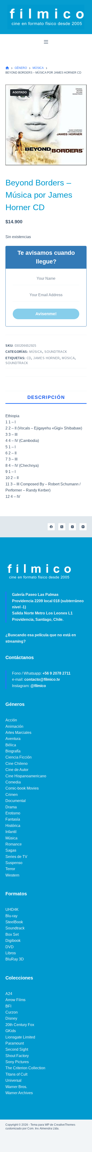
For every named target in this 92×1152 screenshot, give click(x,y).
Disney (11, 1018)
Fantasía (12, 819)
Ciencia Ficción (18, 757)
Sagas (10, 850)
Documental (15, 801)
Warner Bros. (16, 1087)
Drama (11, 807)
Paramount (14, 1043)
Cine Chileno (16, 764)
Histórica (12, 826)
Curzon (11, 1012)
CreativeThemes (64, 1124)
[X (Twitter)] (61, 526)
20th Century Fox (19, 1025)
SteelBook (14, 922)
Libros (10, 953)
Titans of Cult (16, 1074)
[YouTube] (83, 526)
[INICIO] (7, 68)
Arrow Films (15, 1000)
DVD (9, 947)
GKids (10, 1031)
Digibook (13, 941)
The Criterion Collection (25, 1068)
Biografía (13, 751)
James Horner (46, 358)
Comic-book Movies (22, 788)
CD (29, 358)
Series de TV (16, 857)
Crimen (11, 795)
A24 (8, 994)
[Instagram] (72, 526)
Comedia (13, 782)
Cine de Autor (16, 770)
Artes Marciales (18, 733)
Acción (11, 720)
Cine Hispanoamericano (25, 776)
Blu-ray (11, 916)
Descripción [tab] (46, 397)
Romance (13, 844)
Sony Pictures (17, 1062)
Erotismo (12, 813)
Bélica (10, 745)
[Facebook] (51, 526)
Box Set (12, 934)
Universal (13, 1080)
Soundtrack (55, 352)
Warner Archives (19, 1093)
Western (12, 875)
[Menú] (46, 42)
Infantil (11, 832)
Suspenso (13, 863)
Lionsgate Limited (20, 1037)
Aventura (13, 739)
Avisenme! (46, 313)
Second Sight (16, 1049)
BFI (8, 1006)
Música (35, 352)
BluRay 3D (14, 959)
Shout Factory (17, 1056)
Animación (14, 726)
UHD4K (12, 910)
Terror (10, 869)
